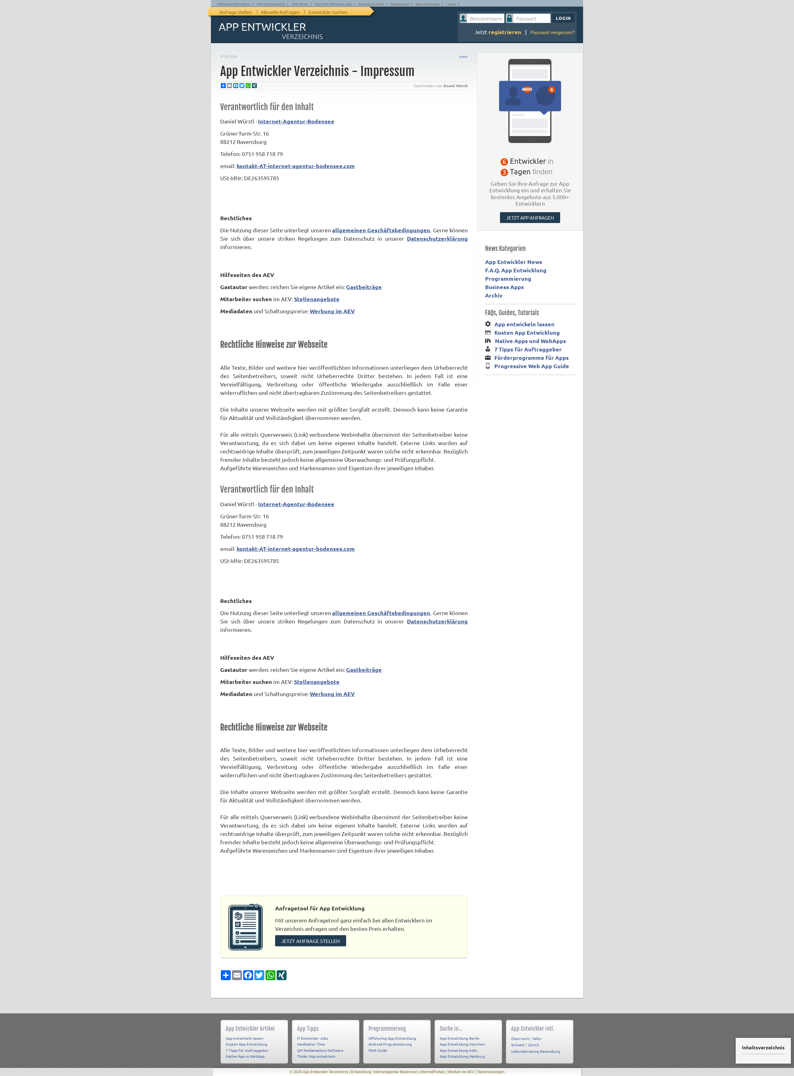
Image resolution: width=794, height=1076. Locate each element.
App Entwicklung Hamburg (462, 1056)
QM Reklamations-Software (320, 1050)
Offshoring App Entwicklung (392, 1038)
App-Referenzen (270, 4)
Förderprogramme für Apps (531, 357)
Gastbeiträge (364, 286)
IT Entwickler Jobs (312, 1038)
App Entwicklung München (462, 1044)
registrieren (504, 31)
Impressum (399, 4)
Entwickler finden (233, 4)
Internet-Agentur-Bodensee (296, 121)
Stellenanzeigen (491, 1072)
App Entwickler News (513, 261)
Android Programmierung (390, 1044)
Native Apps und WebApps (530, 340)
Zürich (533, 1044)
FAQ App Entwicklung (333, 4)
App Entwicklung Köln (458, 1050)
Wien (537, 1038)
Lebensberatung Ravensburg (535, 1051)
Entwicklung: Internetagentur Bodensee (384, 1072)
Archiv (493, 295)
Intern (463, 56)
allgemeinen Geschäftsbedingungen (381, 230)
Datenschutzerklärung (437, 238)
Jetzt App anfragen (530, 218)
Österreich (520, 1038)
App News (300, 4)
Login (451, 4)
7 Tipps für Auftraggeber (528, 349)
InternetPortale (432, 1072)
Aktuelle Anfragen (280, 12)
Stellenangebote (317, 298)
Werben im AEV (461, 1072)
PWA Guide (377, 1050)
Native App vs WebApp (245, 1056)
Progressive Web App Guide (531, 365)
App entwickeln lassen (524, 324)
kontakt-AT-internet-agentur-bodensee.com (296, 165)
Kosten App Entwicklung (527, 332)
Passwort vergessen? (552, 32)
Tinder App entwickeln (316, 1056)
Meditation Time (311, 1044)
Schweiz (518, 1044)
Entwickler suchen (328, 12)
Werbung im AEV (332, 311)
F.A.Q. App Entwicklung (515, 270)
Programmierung (508, 278)
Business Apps (371, 4)
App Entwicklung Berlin (460, 1038)
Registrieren (427, 4)
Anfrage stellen (235, 12)
